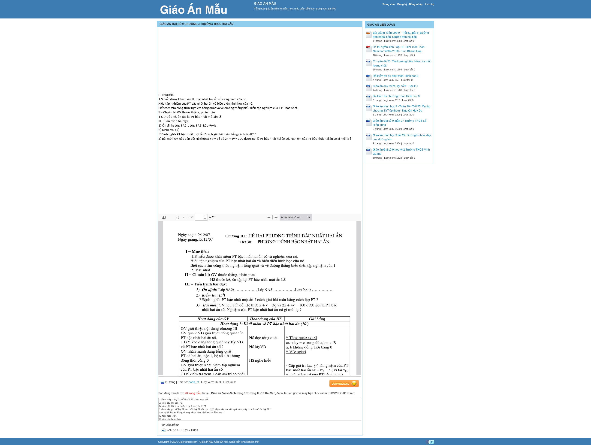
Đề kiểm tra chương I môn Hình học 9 (396, 96)
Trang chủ (389, 4)
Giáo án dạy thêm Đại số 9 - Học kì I (395, 86)
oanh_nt (194, 382)
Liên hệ (429, 4)
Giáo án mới (221, 441)
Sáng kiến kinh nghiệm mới (244, 441)
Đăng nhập (415, 4)
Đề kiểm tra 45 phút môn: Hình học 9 (396, 76)
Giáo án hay (206, 441)
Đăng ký (402, 4)
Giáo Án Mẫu (265, 3)
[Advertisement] (259, 60)
